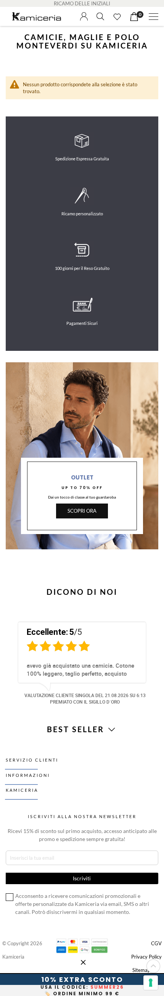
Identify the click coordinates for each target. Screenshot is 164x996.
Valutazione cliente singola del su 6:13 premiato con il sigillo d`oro (85, 698)
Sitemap (141, 970)
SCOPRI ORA (82, 511)
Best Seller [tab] (77, 729)
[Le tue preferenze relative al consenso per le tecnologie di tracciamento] (150, 982)
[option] (82, 662)
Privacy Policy (146, 957)
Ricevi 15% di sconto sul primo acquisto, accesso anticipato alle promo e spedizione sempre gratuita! (82, 835)
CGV (156, 943)
